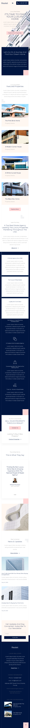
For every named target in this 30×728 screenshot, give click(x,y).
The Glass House (17, 712)
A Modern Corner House (13, 147)
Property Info (17, 706)
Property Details (10, 123)
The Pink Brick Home (12, 121)
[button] (13, 3)
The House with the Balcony (18, 704)
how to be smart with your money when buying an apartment (15, 574)
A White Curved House (13, 173)
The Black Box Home (12, 199)
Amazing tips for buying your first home (13, 603)
